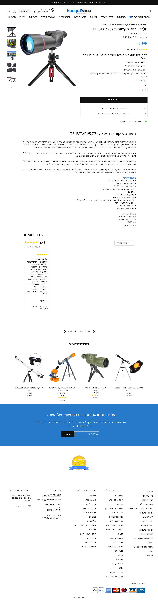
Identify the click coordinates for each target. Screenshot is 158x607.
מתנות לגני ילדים (89, 508)
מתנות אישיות (90, 538)
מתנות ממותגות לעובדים (143, 546)
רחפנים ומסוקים (116, 572)
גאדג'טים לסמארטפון (114, 508)
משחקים (33, 17)
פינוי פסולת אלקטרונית (143, 538)
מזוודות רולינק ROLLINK (85, 525)
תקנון (151, 542)
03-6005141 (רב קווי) (51, 495)
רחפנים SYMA (89, 512)
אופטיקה (119, 559)
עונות (121, 568)
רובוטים (92, 529)
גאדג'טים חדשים (116, 499)
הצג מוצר (29, 370)
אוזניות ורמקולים (116, 516)
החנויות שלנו (147, 500)
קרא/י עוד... (141, 80)
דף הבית (144, 24)
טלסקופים (135, 24)
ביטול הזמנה (147, 517)
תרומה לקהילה (147, 521)
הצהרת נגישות (147, 525)
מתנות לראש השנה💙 (139, 17)
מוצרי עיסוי (118, 550)
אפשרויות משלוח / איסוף (114, 108)
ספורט (120, 555)
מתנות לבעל (91, 504)
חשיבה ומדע (91, 499)
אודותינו (150, 491)
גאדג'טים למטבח (116, 538)
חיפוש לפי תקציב (89, 546)
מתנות (22, 17)
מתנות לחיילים (90, 542)
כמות (145, 85)
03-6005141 (24, 11)
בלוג (151, 551)
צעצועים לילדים (48, 17)
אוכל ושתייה (118, 542)
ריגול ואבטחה (117, 512)
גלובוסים (92, 516)
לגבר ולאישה (80, 17)
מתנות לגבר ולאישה (115, 546)
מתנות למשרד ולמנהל (114, 525)
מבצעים (12, 17)
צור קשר (149, 555)
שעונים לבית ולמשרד (114, 529)
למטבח (93, 17)
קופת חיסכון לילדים (88, 533)
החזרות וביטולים (146, 512)
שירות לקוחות (147, 495)
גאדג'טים (121, 17)
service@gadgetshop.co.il (49, 499)
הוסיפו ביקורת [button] (122, 243)
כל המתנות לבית (116, 521)
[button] (41, 309)
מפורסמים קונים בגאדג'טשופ (141, 508)
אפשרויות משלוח (146, 504)
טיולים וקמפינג (117, 563)
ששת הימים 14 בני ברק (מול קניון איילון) (42, 10)
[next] (143, 375)
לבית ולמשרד (107, 17)
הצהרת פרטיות (147, 534)
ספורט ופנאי (65, 17)
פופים (120, 533)
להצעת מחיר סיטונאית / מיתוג (114, 114)
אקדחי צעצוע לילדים (114, 576)
